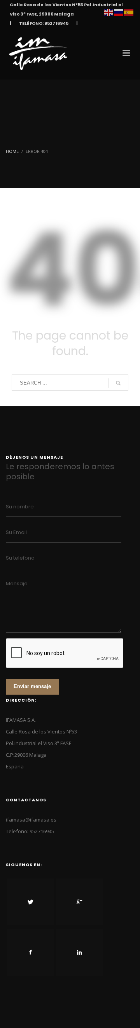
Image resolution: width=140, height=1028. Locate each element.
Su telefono (20, 558)
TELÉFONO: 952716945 (43, 23)
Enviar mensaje (32, 686)
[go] (118, 383)
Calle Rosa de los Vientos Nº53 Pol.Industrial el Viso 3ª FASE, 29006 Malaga (66, 9)
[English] (109, 11)
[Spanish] (129, 11)
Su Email (16, 532)
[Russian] (119, 11)
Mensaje (17, 583)
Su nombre (20, 506)
